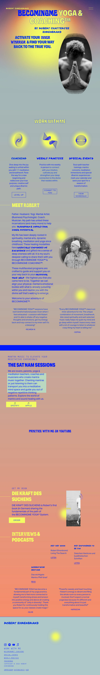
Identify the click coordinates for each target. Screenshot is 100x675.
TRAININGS (8, 661)
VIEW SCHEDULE (81, 195)
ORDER (16, 520)
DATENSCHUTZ (19, 670)
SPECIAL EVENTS (11, 655)
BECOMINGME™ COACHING (14, 651)
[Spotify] (9, 644)
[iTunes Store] (18, 644)
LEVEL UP (19, 195)
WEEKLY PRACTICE (11, 658)
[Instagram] (5, 644)
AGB (27, 670)
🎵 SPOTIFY (15, 404)
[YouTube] (13, 644)
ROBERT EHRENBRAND (17, 8)
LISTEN (77, 563)
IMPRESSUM (8, 670)
